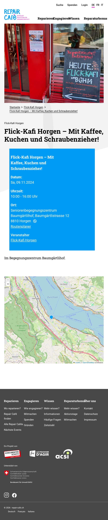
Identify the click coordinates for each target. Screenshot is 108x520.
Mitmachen (30, 413)
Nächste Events (12, 429)
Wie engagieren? (33, 408)
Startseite (15, 107)
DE (93, 4)
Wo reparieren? (12, 408)
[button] (51, 317)
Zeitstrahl (49, 425)
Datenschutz (91, 413)
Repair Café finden (10, 416)
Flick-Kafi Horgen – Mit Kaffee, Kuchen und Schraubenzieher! (44, 111)
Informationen (52, 413)
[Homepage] (16, 21)
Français (21, 511)
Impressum (90, 419)
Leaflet (77, 362)
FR (97, 4)
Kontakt (88, 408)
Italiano (31, 511)
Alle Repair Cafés (13, 424)
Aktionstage (70, 413)
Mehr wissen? (51, 408)
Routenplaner (21, 226)
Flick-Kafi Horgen (33, 107)
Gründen (28, 425)
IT (102, 4)
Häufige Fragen (52, 419)
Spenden (29, 419)
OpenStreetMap (88, 362)
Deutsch (11, 511)
